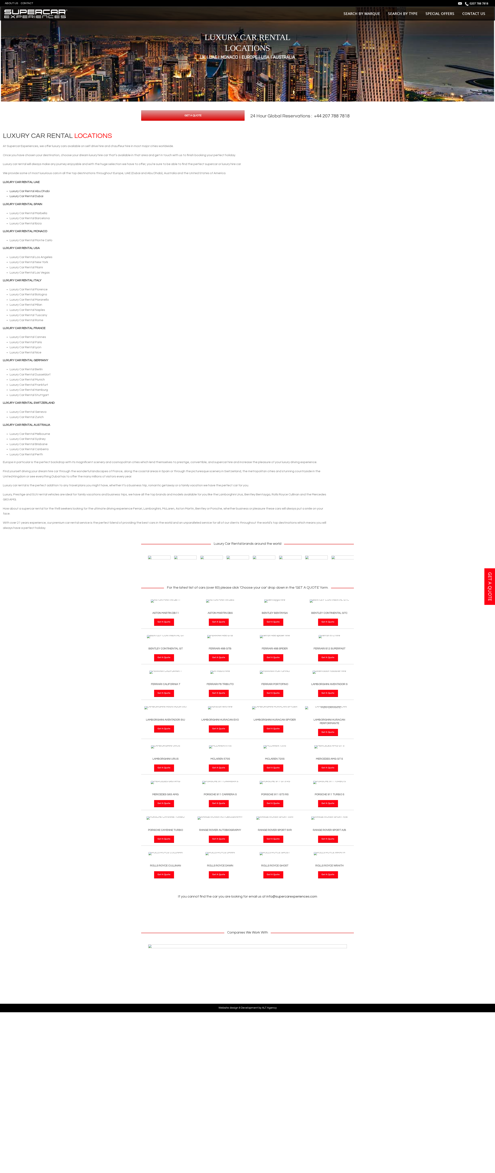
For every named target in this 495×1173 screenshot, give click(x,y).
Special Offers (440, 13)
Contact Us (473, 13)
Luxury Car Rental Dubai (26, 196)
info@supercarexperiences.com (291, 896)
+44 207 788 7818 (332, 116)
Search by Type (403, 13)
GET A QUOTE (490, 586)
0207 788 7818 (479, 3)
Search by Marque (362, 13)
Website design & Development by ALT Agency (247, 1007)
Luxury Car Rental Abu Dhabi (30, 191)
